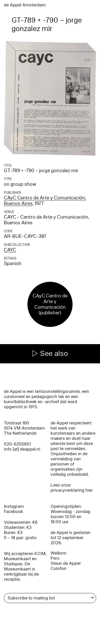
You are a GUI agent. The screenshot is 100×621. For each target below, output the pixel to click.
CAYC (10, 250)
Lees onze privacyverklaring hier (72, 487)
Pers (55, 558)
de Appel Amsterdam (25, 5)
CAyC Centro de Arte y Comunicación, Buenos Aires (45, 201)
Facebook (13, 512)
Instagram (14, 506)
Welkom (58, 553)
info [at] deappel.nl (22, 449)
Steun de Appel (66, 563)
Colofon (58, 568)
